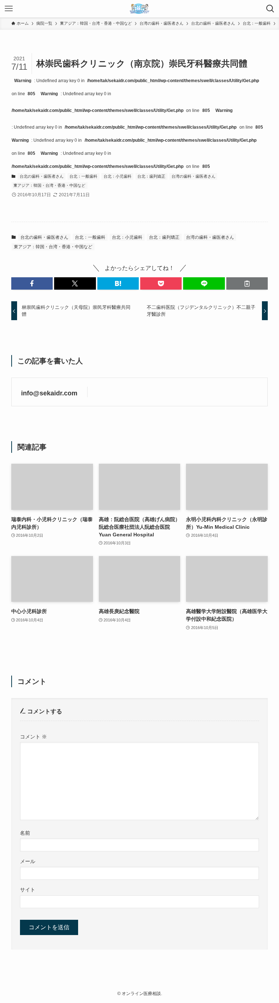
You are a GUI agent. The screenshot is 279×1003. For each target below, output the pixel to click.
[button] (32, 283)
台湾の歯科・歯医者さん (193, 176)
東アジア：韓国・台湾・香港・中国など (49, 185)
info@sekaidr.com (49, 393)
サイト (27, 890)
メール (27, 861)
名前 (25, 833)
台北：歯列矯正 (151, 176)
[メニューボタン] (8, 8)
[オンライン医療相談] (139, 8)
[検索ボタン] (270, 8)
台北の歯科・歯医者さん (42, 176)
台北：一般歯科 (83, 176)
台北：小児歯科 (118, 176)
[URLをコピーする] (247, 283)
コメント (33, 737)
